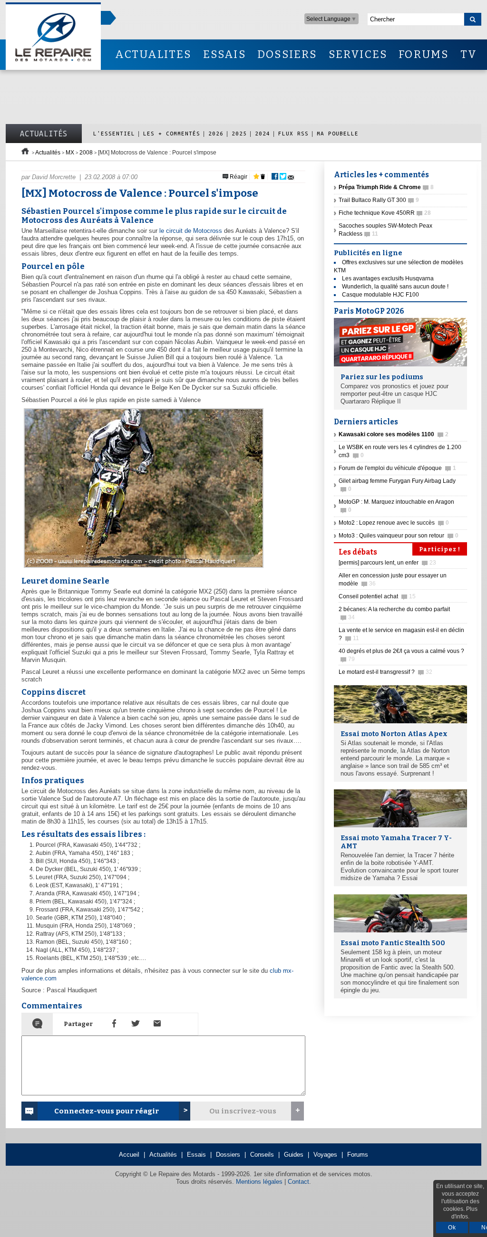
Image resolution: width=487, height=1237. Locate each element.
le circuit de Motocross (190, 230)
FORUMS (423, 54)
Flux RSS (293, 133)
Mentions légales (259, 1181)
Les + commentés (171, 133)
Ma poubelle (338, 133)
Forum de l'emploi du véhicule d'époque (397, 468)
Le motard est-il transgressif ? (385, 672)
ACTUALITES (153, 54)
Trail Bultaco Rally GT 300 (379, 200)
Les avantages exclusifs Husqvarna (388, 278)
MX (70, 152)
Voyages (325, 1154)
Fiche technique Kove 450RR (385, 213)
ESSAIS (224, 54)
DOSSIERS (287, 54)
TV (468, 54)
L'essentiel (114, 133)
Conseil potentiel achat (377, 596)
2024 (262, 133)
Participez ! (439, 549)
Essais (196, 1154)
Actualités (44, 133)
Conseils (262, 1154)
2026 (216, 133)
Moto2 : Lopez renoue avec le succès (394, 522)
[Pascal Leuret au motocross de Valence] (142, 568)
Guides (293, 1154)
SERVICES (358, 54)
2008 (86, 152)
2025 (239, 133)
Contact (298, 1181)
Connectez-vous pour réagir (106, 1111)
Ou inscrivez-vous (242, 1111)
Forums (357, 1154)
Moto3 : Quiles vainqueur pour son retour (398, 535)
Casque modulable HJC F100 (380, 294)
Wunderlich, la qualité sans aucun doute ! (395, 286)
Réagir (237, 176)
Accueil (129, 1154)
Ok (452, 1227)
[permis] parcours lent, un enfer (387, 562)
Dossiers (228, 1154)
